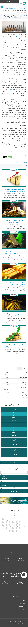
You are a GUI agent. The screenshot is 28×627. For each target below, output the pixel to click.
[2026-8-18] (17, 527)
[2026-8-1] (4, 518)
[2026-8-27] (10, 530)
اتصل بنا (7, 558)
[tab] (25, 368)
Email (23, 600)
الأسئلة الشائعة (7, 560)
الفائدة (10, 89)
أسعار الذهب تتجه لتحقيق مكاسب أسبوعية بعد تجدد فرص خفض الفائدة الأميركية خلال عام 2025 (15, 347)
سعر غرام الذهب (23, 162)
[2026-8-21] (7, 527)
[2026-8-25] (17, 530)
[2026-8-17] (20, 527)
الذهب (21, 56)
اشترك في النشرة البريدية (10, 621)
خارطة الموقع (21, 621)
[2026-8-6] (10, 521)
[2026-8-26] (14, 530)
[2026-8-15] (4, 524)
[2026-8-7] (7, 521)
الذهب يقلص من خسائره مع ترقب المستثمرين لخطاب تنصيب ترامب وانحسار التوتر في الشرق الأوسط (15, 316)
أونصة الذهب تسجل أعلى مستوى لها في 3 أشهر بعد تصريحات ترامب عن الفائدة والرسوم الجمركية (14, 191)
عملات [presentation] (24, 368)
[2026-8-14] (7, 524)
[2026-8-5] (14, 521)
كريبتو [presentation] (19, 368)
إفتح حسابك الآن (14, 462)
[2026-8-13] (10, 524)
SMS (23, 609)
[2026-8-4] (17, 521)
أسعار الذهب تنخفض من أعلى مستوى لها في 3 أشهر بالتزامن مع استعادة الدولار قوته (14, 222)
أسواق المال (20, 560)
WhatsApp (22, 606)
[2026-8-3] (20, 521)
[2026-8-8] (4, 521)
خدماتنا (21, 558)
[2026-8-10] (20, 524)
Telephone (22, 603)
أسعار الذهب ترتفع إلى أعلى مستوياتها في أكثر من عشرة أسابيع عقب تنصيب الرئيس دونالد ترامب (14, 284)
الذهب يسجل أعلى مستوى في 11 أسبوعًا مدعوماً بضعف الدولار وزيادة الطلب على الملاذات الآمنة (15, 253)
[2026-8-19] (14, 527)
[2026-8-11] (17, 524)
